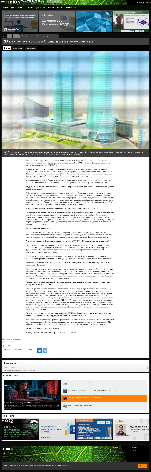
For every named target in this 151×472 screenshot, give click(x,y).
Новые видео (10, 416)
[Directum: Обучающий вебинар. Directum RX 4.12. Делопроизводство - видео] (57, 21)
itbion (8, 449)
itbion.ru (29, 349)
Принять (142, 466)
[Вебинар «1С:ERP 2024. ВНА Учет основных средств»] (131, 429)
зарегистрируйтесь (14, 370)
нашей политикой (66, 465)
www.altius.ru (90, 282)
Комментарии (10, 363)
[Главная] (4, 36)
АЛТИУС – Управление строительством (84, 313)
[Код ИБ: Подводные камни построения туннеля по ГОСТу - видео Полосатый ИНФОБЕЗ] (94, 429)
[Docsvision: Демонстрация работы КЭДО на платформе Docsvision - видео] (20, 21)
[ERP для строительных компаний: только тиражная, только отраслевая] (75, 100)
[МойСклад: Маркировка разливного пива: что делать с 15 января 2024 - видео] (20, 429)
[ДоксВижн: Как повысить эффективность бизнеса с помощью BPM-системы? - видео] (131, 21)
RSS (147, 367)
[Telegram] (45, 350)
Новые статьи (10, 375)
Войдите (5, 370)
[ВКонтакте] (39, 350)
